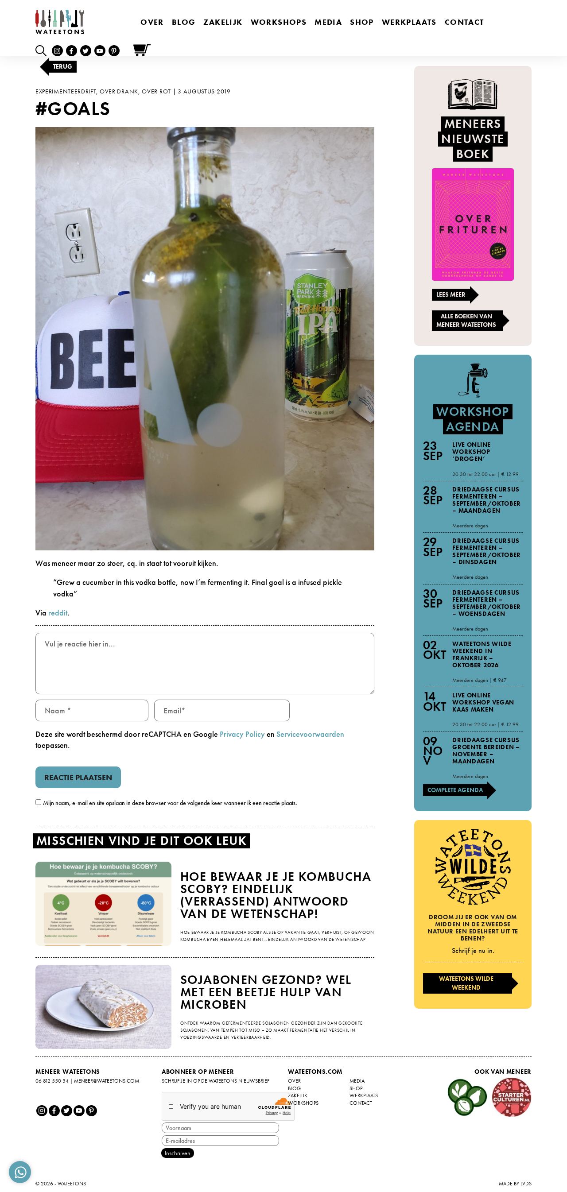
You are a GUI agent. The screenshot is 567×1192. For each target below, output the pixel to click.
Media (328, 22)
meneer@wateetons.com (106, 1080)
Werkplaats (409, 22)
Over (152, 22)
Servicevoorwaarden (310, 734)
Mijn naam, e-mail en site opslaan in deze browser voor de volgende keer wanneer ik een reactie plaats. (170, 803)
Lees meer (451, 294)
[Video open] (43, 50)
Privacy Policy (242, 734)
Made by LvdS (515, 1183)
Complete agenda (455, 790)
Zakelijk (222, 22)
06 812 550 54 (52, 1080)
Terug (62, 66)
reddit (57, 613)
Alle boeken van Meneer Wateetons (466, 320)
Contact (464, 22)
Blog (184, 22)
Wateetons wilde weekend (466, 983)
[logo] (59, 22)
